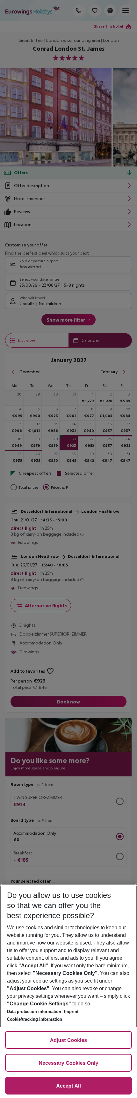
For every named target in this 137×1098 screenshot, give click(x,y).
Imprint (71, 1011)
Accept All (68, 1086)
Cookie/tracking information (34, 1019)
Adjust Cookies (68, 1040)
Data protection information (34, 1011)
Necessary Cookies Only (68, 1063)
